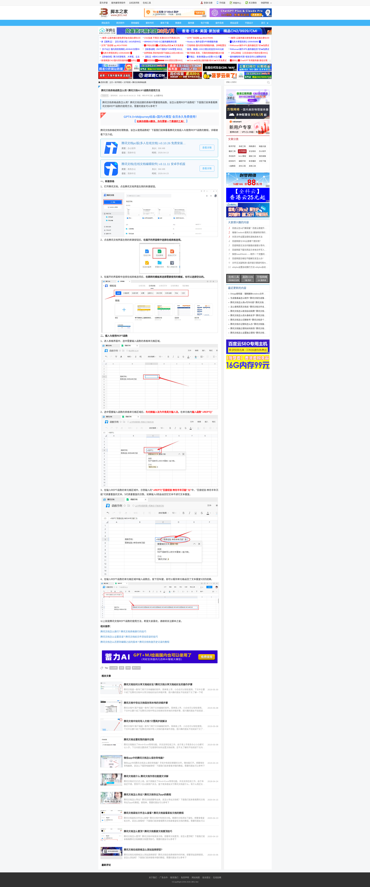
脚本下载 (165, 23)
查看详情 (207, 147)
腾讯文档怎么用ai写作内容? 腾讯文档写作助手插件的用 (255, 302)
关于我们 (153, 877)
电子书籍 (205, 23)
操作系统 (219, 23)
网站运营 (234, 23)
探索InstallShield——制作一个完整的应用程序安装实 (255, 254)
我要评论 (159, 96)
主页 (111, 82)
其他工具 (252, 166)
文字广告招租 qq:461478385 (200, 38)
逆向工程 (242, 166)
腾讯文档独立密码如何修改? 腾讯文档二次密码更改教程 (255, 328)
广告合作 (164, 877)
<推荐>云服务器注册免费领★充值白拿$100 (120, 38)
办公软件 (262, 151)
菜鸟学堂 (104, 3)
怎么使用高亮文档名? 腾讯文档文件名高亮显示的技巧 (254, 307)
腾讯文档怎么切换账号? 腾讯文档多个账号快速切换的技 (255, 320)
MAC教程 (242, 156)
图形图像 (262, 156)
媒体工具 (252, 156)
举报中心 (237, 3)
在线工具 (147, 3)
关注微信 (253, 3)
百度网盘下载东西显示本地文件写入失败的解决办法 (255, 250)
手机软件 (232, 156)
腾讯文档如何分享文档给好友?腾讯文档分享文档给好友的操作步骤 (158, 684)
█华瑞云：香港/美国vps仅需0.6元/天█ (204, 57)
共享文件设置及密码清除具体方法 (247, 237)
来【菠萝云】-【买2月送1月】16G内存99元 (121, 41)
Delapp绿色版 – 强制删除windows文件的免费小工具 (253, 294)
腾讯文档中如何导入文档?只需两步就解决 (145, 721)
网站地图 (196, 877)
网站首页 (106, 23)
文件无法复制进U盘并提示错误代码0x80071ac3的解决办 (257, 263)
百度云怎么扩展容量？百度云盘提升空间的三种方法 (255, 228)
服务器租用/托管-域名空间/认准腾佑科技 (248, 57)
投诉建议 (206, 877)
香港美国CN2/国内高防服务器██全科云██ (120, 60)
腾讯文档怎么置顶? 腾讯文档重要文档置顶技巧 (148, 831)
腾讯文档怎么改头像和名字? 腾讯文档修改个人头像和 (254, 315)
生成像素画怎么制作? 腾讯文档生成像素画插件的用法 (254, 298)
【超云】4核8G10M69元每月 (157, 57)
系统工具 (242, 146)
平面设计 (249, 23)
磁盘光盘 (262, 146)
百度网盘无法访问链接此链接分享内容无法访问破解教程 (257, 245)
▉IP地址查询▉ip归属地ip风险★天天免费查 (164, 45)
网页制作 (120, 23)
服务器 (191, 23)
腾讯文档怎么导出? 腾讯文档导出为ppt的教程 (147, 794)
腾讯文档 (136, 668)
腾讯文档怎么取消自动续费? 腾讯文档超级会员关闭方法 (255, 311)
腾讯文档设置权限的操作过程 (139, 739)
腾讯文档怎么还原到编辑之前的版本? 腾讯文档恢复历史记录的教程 (134, 642)
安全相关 (252, 151)
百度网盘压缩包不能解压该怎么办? (247, 258)
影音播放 (252, 161)
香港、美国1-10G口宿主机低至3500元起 (205, 49)
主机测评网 (134, 3)
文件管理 (127, 82)
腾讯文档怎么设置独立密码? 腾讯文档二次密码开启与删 (255, 333)
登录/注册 (208, 3)
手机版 (222, 3)
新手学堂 (232, 146)
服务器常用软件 (118, 3)
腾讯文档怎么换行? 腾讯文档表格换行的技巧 (123, 631)
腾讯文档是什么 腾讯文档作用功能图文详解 (146, 776)
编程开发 (242, 161)
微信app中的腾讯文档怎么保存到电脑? (144, 758)
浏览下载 (262, 161)
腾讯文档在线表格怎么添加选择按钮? (143, 849)
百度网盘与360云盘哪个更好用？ (246, 241)
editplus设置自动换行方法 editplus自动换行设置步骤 (255, 267)
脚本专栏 (150, 23)
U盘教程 (232, 166)
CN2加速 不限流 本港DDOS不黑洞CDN (162, 38)
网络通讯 (252, 146)
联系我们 (174, 877)
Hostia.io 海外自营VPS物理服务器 (202, 41)
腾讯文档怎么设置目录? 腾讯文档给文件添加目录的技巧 (129, 637)
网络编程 (135, 23)
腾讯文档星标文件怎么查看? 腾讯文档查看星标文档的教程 (154, 813)
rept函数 (113, 668)
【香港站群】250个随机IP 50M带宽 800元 (163, 49)
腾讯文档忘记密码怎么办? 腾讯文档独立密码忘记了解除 (255, 324)
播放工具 (232, 151)
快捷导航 (265, 3)
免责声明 (185, 877)
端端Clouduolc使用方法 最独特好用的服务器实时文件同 (257, 232)
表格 (128, 668)
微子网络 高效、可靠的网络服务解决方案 (205, 53)
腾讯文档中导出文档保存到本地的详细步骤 (146, 703)
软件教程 (118, 82)
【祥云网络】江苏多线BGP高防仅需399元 (249, 53)
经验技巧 (232, 161)
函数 (121, 668)
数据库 (178, 23)
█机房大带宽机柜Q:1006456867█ (245, 41)
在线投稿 (217, 877)
